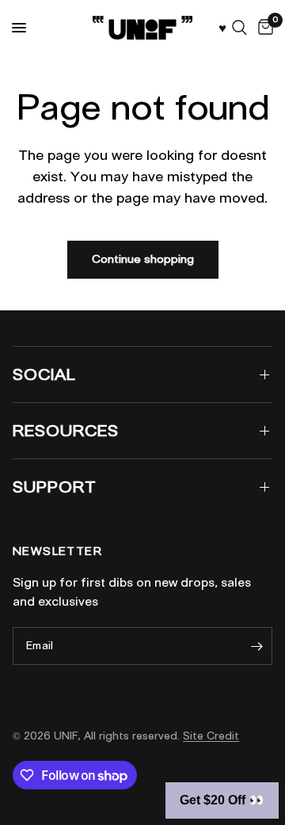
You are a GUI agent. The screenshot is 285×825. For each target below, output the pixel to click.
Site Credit (211, 736)
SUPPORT (55, 486)
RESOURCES (66, 430)
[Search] (239, 27)
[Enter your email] (256, 646)
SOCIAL (44, 374)
